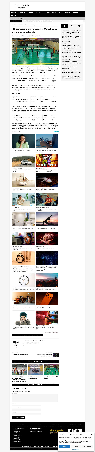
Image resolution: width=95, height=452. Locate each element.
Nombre (13, 404)
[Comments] (79, 26)
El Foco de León (16, 432)
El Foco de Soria (16, 438)
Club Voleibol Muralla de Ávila (27, 335)
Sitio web (14, 412)
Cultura (30, 13)
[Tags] (72, 26)
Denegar (76, 446)
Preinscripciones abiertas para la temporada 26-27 (69, 67)
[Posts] (64, 26)
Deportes (67, 13)
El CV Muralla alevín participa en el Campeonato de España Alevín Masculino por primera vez (71, 52)
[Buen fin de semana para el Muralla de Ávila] (35, 369)
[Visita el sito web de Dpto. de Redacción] (23, 345)
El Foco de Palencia (17, 434)
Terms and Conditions (38, 446)
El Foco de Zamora (16, 441)
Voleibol (39, 335)
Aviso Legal (47, 446)
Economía (38, 13)
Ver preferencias (87, 446)
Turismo (75, 13)
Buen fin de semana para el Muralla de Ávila (35, 377)
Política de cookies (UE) (26, 446)
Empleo (54, 13)
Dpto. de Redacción (27, 36)
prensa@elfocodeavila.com (36, 428)
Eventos (13, 16)
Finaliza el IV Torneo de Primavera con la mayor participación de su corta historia (71, 77)
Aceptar (64, 446)
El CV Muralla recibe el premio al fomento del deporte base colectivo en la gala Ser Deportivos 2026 (71, 57)
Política (13, 13)
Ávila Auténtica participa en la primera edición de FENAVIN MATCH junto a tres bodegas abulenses (71, 72)
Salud (60, 13)
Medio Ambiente (21, 18)
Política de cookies (75, 449)
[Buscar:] (76, 21)
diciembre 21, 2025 (17, 36)
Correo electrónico (16, 408)
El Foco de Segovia (16, 437)
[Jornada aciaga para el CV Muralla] (51, 369)
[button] (92, 434)
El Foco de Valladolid (17, 440)
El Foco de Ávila (16, 430)
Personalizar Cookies (57, 446)
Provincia (13, 18)
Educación (47, 13)
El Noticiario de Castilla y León (19, 428)
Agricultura (22, 13)
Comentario (14, 393)
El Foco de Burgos (16, 431)
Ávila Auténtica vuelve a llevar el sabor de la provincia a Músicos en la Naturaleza (71, 36)
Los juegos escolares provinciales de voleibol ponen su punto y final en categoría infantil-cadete (19, 379)
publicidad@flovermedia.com (36, 431)
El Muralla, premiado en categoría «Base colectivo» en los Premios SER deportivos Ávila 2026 (71, 63)
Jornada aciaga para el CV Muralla (51, 377)
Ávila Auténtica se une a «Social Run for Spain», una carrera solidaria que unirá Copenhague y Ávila (71, 32)
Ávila (16, 335)
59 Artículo (42, 340)
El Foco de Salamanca (17, 435)
